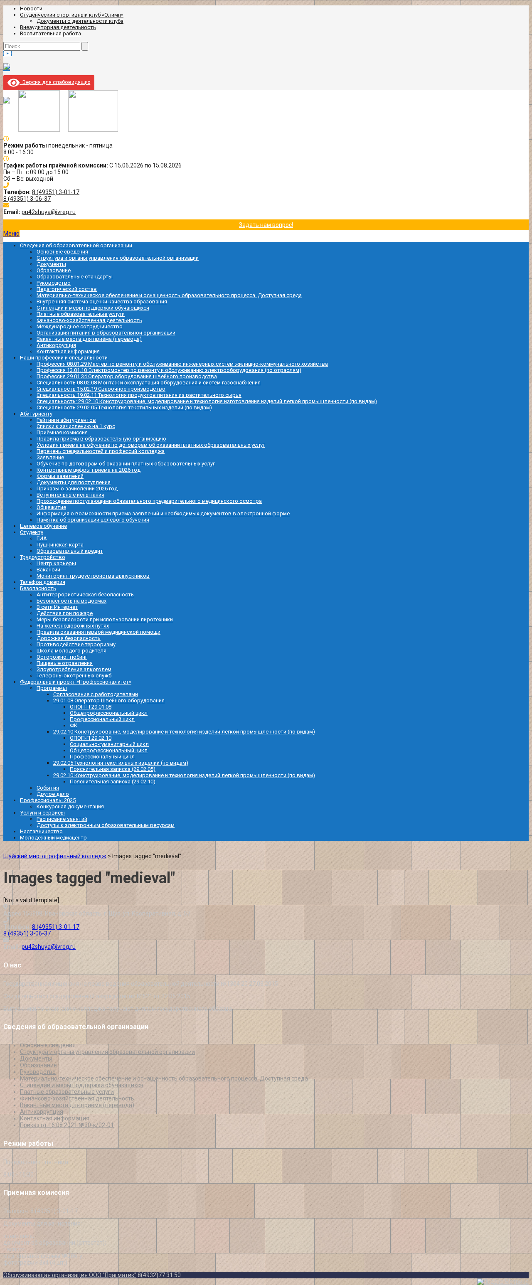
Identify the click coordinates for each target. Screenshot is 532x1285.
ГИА (42, 538)
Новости (31, 8)
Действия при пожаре (65, 613)
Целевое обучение (43, 526)
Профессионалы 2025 (48, 800)
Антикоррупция (56, 345)
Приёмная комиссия (62, 432)
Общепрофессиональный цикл (109, 713)
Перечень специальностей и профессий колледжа (101, 451)
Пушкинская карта (60, 545)
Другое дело (53, 794)
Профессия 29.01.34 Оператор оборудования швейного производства (127, 376)
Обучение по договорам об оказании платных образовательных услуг (126, 463)
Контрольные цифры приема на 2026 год (88, 470)
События (48, 788)
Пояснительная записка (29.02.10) (112, 781)
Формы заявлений (60, 476)
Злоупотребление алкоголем (74, 669)
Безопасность (38, 588)
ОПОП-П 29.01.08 (90, 707)
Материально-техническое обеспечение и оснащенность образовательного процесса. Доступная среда (169, 295)
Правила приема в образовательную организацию (101, 439)
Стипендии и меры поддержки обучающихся (93, 308)
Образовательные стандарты (75, 276)
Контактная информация (68, 351)
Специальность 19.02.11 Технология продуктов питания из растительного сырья (139, 395)
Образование (54, 270)
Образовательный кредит (70, 551)
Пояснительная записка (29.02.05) (112, 769)
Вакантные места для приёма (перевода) (89, 339)
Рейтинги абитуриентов (66, 420)
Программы (52, 688)
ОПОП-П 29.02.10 (90, 738)
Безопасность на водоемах (71, 601)
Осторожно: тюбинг (62, 657)
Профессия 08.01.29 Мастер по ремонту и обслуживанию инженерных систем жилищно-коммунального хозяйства (182, 364)
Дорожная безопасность (69, 638)
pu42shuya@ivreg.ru (49, 212)
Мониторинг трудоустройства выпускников (93, 576)
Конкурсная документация (70, 806)
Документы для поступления (74, 482)
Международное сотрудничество (80, 326)
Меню (11, 233)
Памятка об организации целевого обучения (93, 520)
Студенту (31, 532)
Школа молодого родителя (71, 650)
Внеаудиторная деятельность (58, 27)
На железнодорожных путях (73, 626)
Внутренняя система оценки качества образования (102, 301)
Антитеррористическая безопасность (85, 594)
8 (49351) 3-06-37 (27, 198)
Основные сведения (62, 252)
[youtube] (7, 53)
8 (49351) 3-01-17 (55, 192)
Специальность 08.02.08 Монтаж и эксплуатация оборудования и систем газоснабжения (149, 382)
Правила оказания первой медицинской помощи (98, 632)
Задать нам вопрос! (266, 225)
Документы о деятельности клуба (80, 21)
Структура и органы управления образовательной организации (118, 258)
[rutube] (6, 68)
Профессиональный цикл (102, 719)
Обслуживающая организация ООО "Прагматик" (69, 1275)
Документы (51, 264)
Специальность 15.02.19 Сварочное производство (101, 389)
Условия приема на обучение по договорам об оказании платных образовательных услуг (151, 445)
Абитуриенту (36, 414)
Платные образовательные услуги (81, 314)
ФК (73, 725)
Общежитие (51, 507)
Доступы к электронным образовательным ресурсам (106, 825)
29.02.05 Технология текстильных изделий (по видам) (120, 763)
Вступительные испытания (70, 495)
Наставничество (41, 831)
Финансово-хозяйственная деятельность (89, 320)
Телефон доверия (42, 582)
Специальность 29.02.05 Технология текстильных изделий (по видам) (124, 407)
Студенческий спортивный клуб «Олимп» (71, 15)
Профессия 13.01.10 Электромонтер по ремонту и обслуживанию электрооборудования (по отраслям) (169, 370)
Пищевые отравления (65, 663)
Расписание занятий (62, 819)
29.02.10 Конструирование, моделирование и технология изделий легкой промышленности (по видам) (184, 732)
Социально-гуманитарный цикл (109, 744)
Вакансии (48, 569)
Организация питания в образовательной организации (106, 333)
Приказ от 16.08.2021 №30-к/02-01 (67, 1125)
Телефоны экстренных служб (74, 675)
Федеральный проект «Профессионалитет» (75, 682)
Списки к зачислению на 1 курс (76, 426)
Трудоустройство (42, 557)
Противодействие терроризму (76, 644)
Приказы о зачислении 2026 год (77, 488)
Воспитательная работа (50, 33)
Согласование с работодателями (95, 694)
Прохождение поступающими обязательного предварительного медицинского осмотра (149, 501)
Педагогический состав (67, 289)
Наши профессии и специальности (64, 357)
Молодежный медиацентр (53, 838)
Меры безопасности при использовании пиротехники (105, 619)
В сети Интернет (57, 607)
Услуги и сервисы (42, 813)
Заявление (50, 457)
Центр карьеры (56, 563)
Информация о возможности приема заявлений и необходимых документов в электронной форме (163, 513)
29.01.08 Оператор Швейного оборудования (109, 700)
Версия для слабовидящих (55, 82)
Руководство (54, 283)
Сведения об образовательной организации (76, 245)
